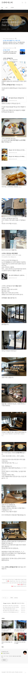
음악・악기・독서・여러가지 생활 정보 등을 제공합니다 (11, 656)
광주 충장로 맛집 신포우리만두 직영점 (10, 610)
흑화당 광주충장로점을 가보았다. (9, 609)
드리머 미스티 (7, 3)
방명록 (12, 7)
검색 (23, 3)
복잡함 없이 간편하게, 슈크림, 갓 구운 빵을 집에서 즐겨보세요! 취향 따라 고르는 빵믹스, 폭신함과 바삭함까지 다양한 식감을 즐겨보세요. (14, 42)
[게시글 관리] (7, 598)
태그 (7, 7)
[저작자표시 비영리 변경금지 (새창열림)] (16, 597)
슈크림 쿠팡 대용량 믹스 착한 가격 (11, 40)
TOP (25, 673)
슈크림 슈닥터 (6, 50)
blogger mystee (7, 603)
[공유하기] (5, 598)
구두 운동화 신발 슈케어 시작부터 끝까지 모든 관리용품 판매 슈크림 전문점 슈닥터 (10, 52)
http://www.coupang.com (8, 38)
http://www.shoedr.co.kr (8, 48)
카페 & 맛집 (14, 603)
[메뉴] (25, 3)
